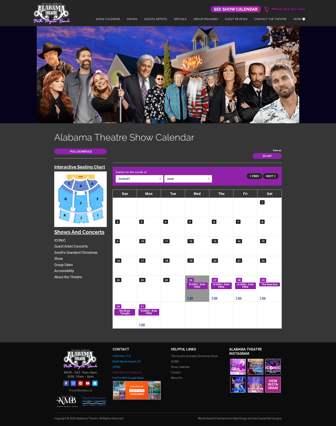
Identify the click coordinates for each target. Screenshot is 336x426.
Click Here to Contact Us (127, 372)
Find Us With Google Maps (128, 377)
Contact (176, 372)
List (268, 155)
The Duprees (269, 284)
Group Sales (63, 265)
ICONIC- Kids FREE (197, 286)
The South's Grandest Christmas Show (194, 356)
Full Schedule (80, 151)
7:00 (190, 298)
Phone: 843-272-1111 (288, 9)
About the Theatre (68, 277)
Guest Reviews (236, 19)
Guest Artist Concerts (71, 246)
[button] (139, 179)
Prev (255, 176)
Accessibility (64, 271)
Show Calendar (108, 19)
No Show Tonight (124, 312)
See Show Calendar (236, 9)
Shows (132, 19)
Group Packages (205, 19)
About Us (176, 377)
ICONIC (60, 240)
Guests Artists (155, 19)
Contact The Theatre (270, 19)
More (298, 19)
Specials (180, 19)
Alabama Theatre (52, 13)
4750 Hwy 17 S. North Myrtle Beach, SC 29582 (127, 362)
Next (270, 176)
